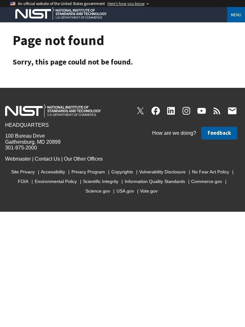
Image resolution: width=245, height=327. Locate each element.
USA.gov (125, 191)
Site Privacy (23, 171)
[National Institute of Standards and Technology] (53, 109)
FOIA (23, 181)
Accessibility (53, 171)
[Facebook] (155, 110)
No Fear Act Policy (210, 171)
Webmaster (18, 159)
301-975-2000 (21, 147)
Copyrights (122, 171)
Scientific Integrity (100, 181)
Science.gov (97, 191)
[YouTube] (201, 110)
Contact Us (47, 159)
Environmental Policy (56, 181)
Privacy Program (88, 171)
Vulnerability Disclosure (162, 171)
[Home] (58, 14)
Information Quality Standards (155, 181)
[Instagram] (186, 110)
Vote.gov (149, 191)
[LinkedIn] (171, 110)
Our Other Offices (83, 159)
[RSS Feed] (217, 110)
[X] (140, 110)
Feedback (219, 132)
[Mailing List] (232, 110)
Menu (236, 15)
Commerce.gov (206, 181)
